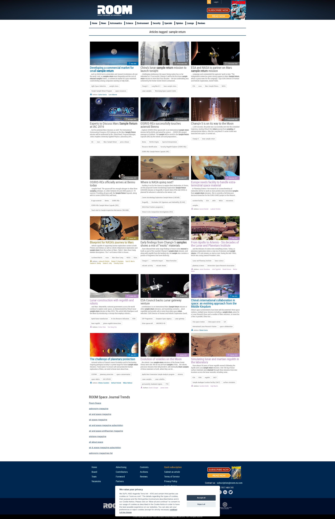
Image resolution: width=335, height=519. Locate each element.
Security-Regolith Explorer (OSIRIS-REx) (173, 147)
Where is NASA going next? (157, 182)
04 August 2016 (132, 119)
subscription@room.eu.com (229, 482)
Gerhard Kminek (116, 383)
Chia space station (198, 322)
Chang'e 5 (195, 139)
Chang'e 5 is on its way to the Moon (212, 123)
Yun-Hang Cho (112, 327)
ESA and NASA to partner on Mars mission (211, 69)
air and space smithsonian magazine (106, 430)
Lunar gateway (179, 318)
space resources (120, 91)
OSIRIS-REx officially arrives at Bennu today (112, 184)
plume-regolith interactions (112, 323)
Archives (144, 472)
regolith (207, 377)
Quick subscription (173, 467)
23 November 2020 (182, 64)
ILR (225, 322)
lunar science (219, 261)
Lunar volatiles (160, 379)
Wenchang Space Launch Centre (165, 91)
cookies (173, 510)
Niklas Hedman (127, 383)
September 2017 (233, 178)
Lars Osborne (113, 94)
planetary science (198, 265)
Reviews (201, 23)
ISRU (133, 318)
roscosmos (229, 200)
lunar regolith (95, 323)
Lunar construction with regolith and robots (112, 302)
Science (129, 23)
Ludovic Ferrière (215, 209)
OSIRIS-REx (115, 200)
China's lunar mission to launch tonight (163, 69)
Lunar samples (147, 91)
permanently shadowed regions (152, 384)
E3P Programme (147, 318)
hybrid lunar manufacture (99, 318)
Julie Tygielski (216, 269)
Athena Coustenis (103, 383)
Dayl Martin (214, 386)
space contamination (123, 374)
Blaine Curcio (203, 330)
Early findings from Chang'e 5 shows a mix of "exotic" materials (164, 244)
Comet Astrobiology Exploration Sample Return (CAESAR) (161, 197)
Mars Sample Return (211, 86)
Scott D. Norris (130, 261)
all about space (96, 441)
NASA (223, 86)
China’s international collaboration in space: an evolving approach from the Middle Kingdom (214, 303)
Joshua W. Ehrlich (103, 261)
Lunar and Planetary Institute (201, 261)
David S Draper (153, 388)
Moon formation (171, 261)
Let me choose (125, 512)
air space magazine (98, 419)
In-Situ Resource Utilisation (120, 318)
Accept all (201, 498)
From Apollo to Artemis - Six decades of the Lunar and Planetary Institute (215, 244)
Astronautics (116, 23)
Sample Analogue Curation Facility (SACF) (206, 382)
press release (124, 142)
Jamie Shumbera (204, 269)
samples (195, 205)
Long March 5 (156, 86)
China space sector (214, 322)
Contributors (122, 472)
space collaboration (226, 326)
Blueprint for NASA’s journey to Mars (112, 242)
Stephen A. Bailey (95, 263)
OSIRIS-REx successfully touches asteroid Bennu (161, 125)
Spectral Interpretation (169, 142)
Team (94, 476)
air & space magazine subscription (105, 447)
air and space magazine (100, 414)
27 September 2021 (182, 238)
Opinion (179, 23)
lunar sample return (170, 86)
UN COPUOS (107, 379)
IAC (92, 142)
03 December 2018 (131, 178)
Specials (168, 23)
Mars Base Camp (117, 257)
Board (94, 472)
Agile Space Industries (98, 86)
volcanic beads (161, 265)
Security (156, 23)
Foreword (120, 476)
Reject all (201, 504)
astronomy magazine (98, 408)
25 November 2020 (232, 119)
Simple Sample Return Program (101, 91)
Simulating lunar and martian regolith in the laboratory (215, 360)
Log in (216, 2)
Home (94, 23)
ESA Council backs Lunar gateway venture (161, 302)
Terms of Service (172, 476)
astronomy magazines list (101, 453)
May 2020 (133, 64)
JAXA (214, 200)
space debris (95, 379)
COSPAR (94, 374)
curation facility (197, 200)
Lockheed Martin (96, 257)
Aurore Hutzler (203, 209)
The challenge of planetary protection (112, 359)
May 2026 (234, 238)
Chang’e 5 (145, 86)
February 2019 (233, 355)
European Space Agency (164, 318)
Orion (135, 257)
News (103, 23)
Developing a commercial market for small (112, 69)
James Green (164, 388)
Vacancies (96, 481)
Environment (143, 23)
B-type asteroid (96, 200)
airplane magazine (97, 436)
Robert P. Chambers (117, 261)
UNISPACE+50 (160, 323)
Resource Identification (149, 147)
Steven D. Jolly (107, 263)
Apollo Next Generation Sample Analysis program (158, 374)
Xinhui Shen (102, 327)
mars (200, 86)
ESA (193, 86)
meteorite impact (157, 261)
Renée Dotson (227, 269)
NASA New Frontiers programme (152, 207)
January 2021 (183, 355)
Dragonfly (145, 202)
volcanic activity (147, 265)
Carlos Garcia (102, 94)
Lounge (190, 23)
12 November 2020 (232, 64)
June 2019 (133, 355)
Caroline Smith (204, 386)
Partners (120, 481)
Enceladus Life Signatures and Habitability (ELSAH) (168, 202)
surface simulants (229, 382)
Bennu (144, 142)
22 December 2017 (182, 178)
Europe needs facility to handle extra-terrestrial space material (213, 184)
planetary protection (106, 374)
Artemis (180, 374)
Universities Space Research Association (220, 265)
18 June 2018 (183, 296)
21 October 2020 (182, 119)
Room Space (95, 402)
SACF (215, 377)
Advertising (121, 467)
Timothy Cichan (118, 263)
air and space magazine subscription (106, 425)
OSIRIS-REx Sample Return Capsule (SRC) (155, 151)
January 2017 (132, 238)
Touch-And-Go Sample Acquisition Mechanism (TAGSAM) (110, 210)
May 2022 (234, 296)
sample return (113, 86)
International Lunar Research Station (204, 326)
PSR (167, 384)
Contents (144, 467)
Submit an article (172, 472)
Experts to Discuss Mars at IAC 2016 (113, 125)
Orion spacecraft (147, 323)
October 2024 (132, 296)
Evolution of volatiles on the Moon (161, 359)
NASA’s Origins (154, 142)
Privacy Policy (170, 481)
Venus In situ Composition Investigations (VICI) (157, 212)
